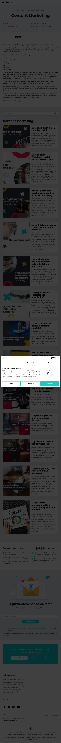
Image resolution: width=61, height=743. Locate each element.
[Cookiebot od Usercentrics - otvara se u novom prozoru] (52, 358)
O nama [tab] (50, 362)
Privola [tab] (11, 362)
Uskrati (11, 383)
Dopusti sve (50, 383)
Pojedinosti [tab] (30, 362)
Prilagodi (29, 383)
